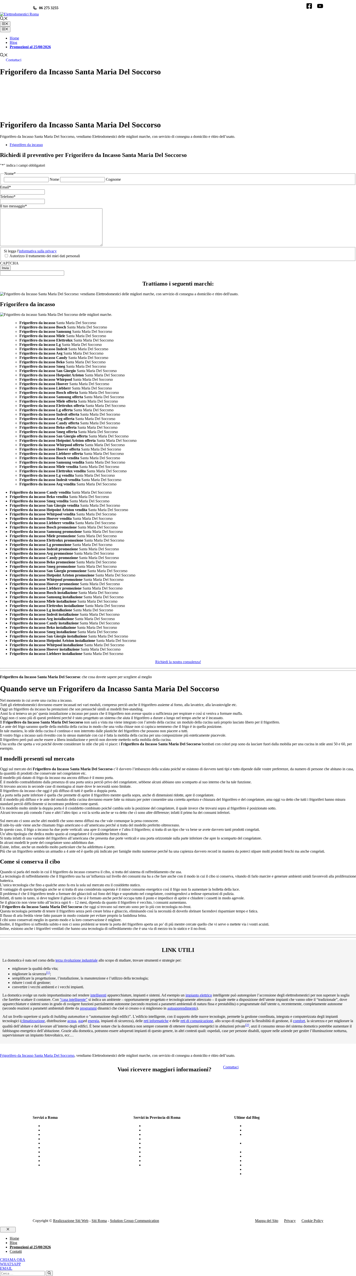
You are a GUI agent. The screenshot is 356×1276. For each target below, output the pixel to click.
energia (93, 1021)
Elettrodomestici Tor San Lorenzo (169, 1156)
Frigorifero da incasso (26, 145)
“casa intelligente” (73, 999)
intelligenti (98, 995)
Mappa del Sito (266, 1221)
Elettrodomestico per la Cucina (267, 1169)
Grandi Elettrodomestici (262, 1161)
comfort (299, 1021)
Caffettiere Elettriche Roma (63, 1126)
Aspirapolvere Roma (58, 1143)
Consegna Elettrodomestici (264, 1165)
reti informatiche (156, 1021)
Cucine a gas (253, 1126)
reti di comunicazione (196, 1021)
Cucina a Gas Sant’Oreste (163, 1130)
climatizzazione (33, 1021)
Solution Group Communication (134, 1221)
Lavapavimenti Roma (58, 1165)
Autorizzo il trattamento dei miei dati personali (44, 256)
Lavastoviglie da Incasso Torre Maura (172, 1161)
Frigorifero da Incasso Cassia (165, 1147)
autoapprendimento (182, 1008)
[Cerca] (49, 1273)
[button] (4, 19)
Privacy (290, 1221)
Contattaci (13, 60)
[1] (48, 972)
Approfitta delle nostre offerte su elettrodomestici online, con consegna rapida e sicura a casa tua (281, 1145)
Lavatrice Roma (54, 1161)
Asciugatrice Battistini (160, 1139)
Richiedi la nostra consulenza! (178, 662)
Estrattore (251, 1174)
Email (5, 187)
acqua (71, 1021)
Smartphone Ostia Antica (162, 1134)
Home (14, 38)
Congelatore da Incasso (261, 1156)
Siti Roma (99, 1221)
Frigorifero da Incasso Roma (64, 1147)
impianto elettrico (199, 995)
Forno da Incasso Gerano (162, 1152)
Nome (54, 179)
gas (80, 1021)
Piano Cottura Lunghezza (162, 1143)
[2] (247, 1025)
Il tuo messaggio (13, 206)
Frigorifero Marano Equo (162, 1165)
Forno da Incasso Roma (60, 1152)
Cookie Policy (312, 1221)
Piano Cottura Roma (58, 1130)
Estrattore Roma (54, 1156)
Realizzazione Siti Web (70, 1221)
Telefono (7, 197)
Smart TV (251, 1130)
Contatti (16, 1251)
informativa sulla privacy (38, 251)
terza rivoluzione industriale (76, 960)
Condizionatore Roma (59, 1134)
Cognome (113, 179)
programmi (88, 1008)
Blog (13, 42)
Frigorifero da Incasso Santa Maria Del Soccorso (37, 1055)
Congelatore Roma (56, 1139)
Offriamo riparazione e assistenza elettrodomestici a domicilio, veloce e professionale (283, 1136)
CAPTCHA (9, 263)
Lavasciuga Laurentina (160, 1126)
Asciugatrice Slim (257, 1152)
